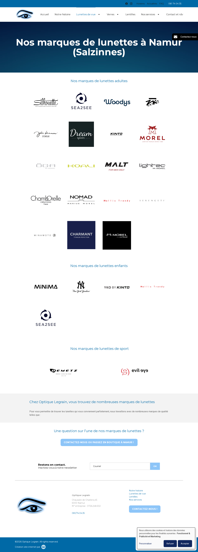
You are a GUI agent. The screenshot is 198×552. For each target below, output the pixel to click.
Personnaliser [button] (145, 543)
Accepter (185, 543)
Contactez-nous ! (144, 509)
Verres (110, 14)
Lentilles (130, 14)
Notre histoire (62, 14)
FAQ (161, 3)
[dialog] (166, 538)
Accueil (44, 14)
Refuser (170, 543)
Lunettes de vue (86, 14)
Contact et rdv (174, 14)
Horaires (140, 3)
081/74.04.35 (78, 513)
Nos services (148, 14)
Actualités (152, 3)
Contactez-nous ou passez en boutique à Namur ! (99, 442)
